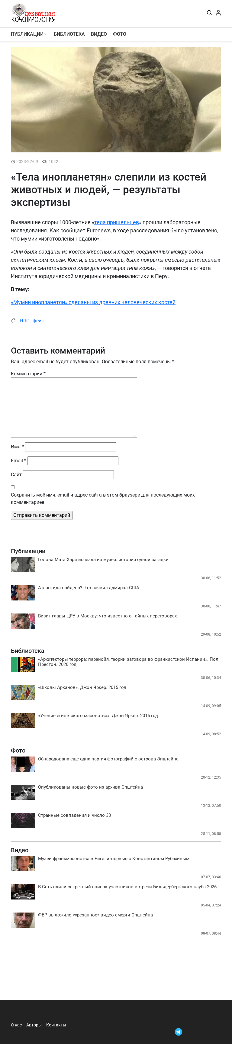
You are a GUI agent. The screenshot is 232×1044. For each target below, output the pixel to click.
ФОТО (119, 34)
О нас (16, 1024)
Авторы (34, 1024)
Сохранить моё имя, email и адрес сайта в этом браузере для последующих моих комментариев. (103, 498)
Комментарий (28, 374)
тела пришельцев (116, 222)
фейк (38, 321)
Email (18, 461)
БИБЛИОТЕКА (69, 34)
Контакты (56, 1024)
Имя (17, 447)
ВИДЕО (99, 34)
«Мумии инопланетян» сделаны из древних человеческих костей (93, 302)
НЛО (25, 321)
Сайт (16, 474)
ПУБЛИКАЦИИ (27, 34)
